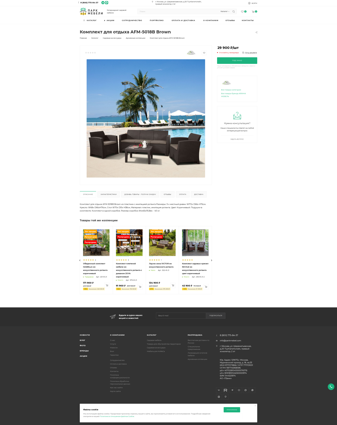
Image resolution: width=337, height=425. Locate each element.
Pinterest (225, 397)
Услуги (113, 344)
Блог (82, 340)
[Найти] (233, 11)
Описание (88, 194)
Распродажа (195, 335)
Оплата (182, 194)
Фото (83, 345)
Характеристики (109, 194)
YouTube (239, 390)
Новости (85, 335)
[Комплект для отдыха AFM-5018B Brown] (146, 118)
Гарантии (114, 355)
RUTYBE (225, 390)
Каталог (152, 335)
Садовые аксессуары (156, 348)
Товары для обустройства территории (164, 344)
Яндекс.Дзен (219, 397)
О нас (112, 340)
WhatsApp (252, 390)
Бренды (84, 351)
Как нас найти (116, 387)
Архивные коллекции (197, 359)
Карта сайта (115, 391)
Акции (83, 356)
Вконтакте (219, 390)
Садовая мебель (154, 340)
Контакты (114, 371)
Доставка (198, 194)
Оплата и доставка (118, 364)
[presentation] (80, 260)
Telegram (232, 390)
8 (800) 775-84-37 (89, 2)
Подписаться (215, 315)
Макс (246, 390)
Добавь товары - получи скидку (140, 194)
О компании (117, 335)
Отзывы (167, 194)
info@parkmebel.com (230, 340)
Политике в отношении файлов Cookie (117, 416)
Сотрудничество (117, 360)
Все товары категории (231, 90)
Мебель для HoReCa (156, 351)
